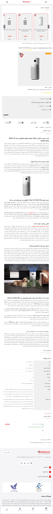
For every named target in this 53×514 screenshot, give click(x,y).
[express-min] (45, 121)
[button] (26, 467)
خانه (49, 43)
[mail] (21, 463)
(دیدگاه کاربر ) (24, 50)
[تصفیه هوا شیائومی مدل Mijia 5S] (9, 14)
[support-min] (33, 121)
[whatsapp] (28, 463)
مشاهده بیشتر (48, 413)
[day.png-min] (7, 121)
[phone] (25, 463)
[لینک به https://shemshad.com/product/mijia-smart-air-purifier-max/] (40, 39)
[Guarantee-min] (20, 121)
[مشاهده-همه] (26, 0)
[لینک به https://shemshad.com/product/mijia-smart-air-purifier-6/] (25, 39)
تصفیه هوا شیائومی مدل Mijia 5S (9, 29)
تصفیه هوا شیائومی (43, 89)
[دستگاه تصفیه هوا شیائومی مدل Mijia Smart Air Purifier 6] (25, 14)
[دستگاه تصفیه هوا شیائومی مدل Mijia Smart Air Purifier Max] (41, 14)
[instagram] (31, 463)
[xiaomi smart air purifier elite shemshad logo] (26, 68)
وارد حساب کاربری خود (37, 442)
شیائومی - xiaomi (48, 87)
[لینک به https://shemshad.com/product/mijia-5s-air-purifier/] (9, 39)
